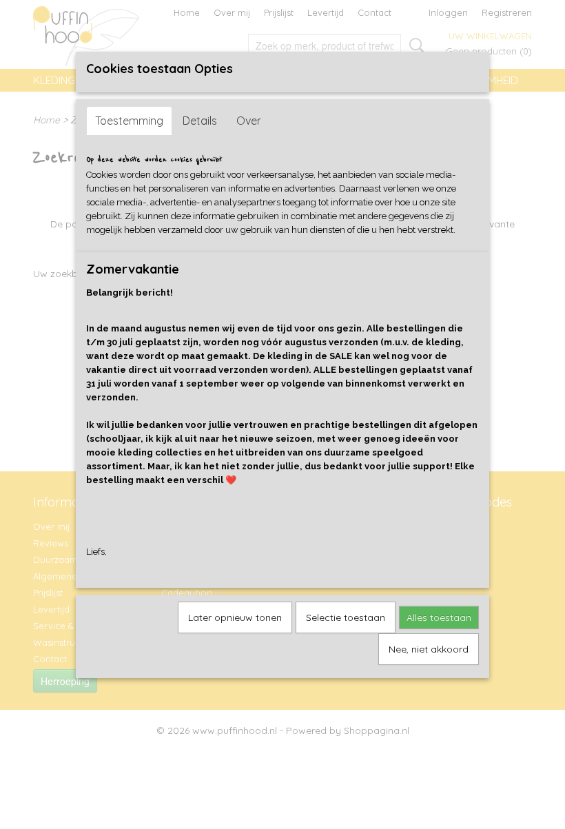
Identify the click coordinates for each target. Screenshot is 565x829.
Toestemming (129, 120)
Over (248, 120)
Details (200, 120)
